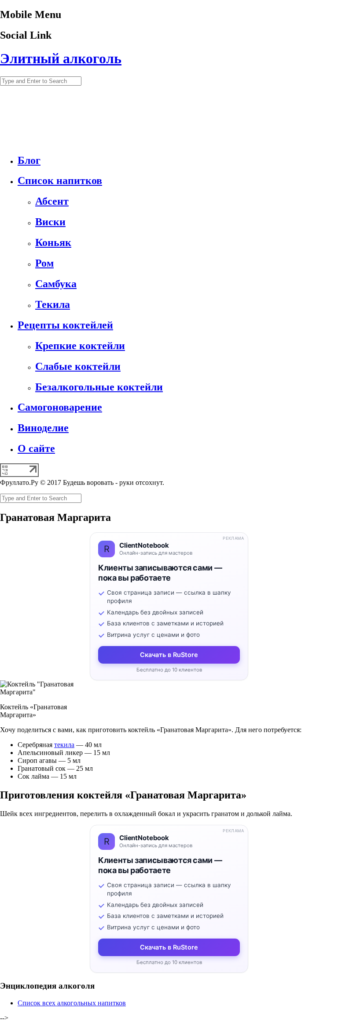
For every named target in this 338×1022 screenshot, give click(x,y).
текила (64, 744)
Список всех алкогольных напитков (72, 1003)
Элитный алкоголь (60, 58)
